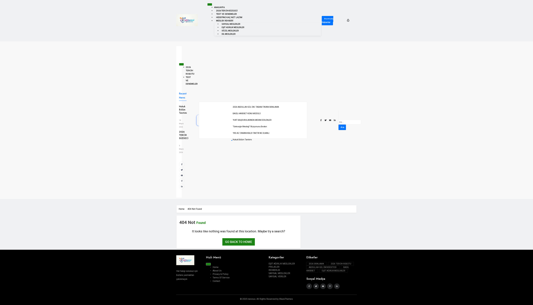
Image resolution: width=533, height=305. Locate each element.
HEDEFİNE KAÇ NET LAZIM (229, 17)
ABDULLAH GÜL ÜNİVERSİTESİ (323, 267)
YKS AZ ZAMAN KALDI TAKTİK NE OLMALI (251, 133)
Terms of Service (221, 277)
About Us (217, 270)
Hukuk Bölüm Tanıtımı (183, 109)
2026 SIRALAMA (316, 264)
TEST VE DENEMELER (226, 14)
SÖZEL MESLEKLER (230, 31)
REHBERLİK (274, 270)
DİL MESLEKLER (229, 34)
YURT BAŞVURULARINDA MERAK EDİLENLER (252, 120)
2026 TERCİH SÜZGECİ (183, 135)
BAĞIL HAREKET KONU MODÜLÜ (247, 113)
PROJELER (274, 267)
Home (215, 267)
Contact (216, 281)
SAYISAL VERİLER (277, 276)
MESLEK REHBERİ (224, 20)
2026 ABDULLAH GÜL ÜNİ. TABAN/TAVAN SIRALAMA (256, 107)
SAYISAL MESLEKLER (231, 24)
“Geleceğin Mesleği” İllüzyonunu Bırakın (250, 126)
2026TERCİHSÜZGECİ (227, 10)
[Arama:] (349, 122)
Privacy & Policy (220, 274)
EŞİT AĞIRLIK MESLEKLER (233, 27)
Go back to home (238, 242)
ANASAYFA (219, 7)
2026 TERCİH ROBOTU (190, 70)
